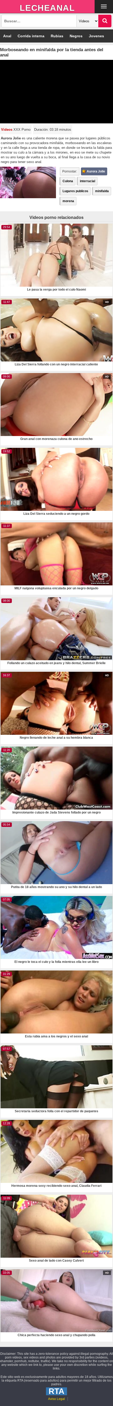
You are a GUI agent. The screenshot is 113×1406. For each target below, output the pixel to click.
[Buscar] (104, 21)
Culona (68, 181)
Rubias (57, 36)
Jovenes (96, 36)
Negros (76, 36)
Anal (7, 36)
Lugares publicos (75, 191)
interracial (87, 181)
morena (68, 201)
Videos (6, 130)
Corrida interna (31, 36)
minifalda (102, 191)
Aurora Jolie (96, 171)
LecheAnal (47, 8)
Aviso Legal (56, 1399)
